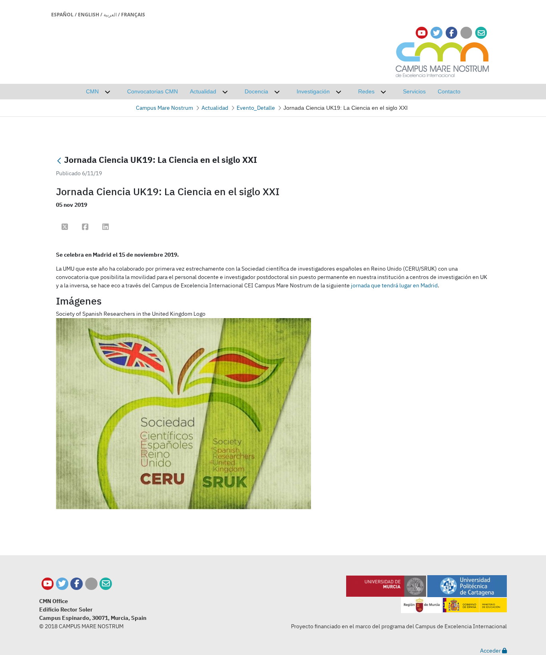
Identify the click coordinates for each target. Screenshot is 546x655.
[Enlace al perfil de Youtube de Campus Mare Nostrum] (422, 33)
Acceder (491, 650)
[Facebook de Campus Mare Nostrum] (76, 584)
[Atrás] (59, 160)
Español (62, 14)
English (88, 14)
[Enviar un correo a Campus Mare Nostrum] (106, 584)
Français (133, 14)
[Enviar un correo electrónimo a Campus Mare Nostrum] (481, 33)
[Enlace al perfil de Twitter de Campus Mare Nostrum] (436, 33)
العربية (110, 14)
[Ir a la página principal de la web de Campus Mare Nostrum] (442, 58)
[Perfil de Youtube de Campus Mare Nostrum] (48, 584)
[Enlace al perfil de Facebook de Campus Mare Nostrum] (451, 33)
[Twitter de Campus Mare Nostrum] (62, 584)
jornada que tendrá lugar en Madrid (394, 285)
